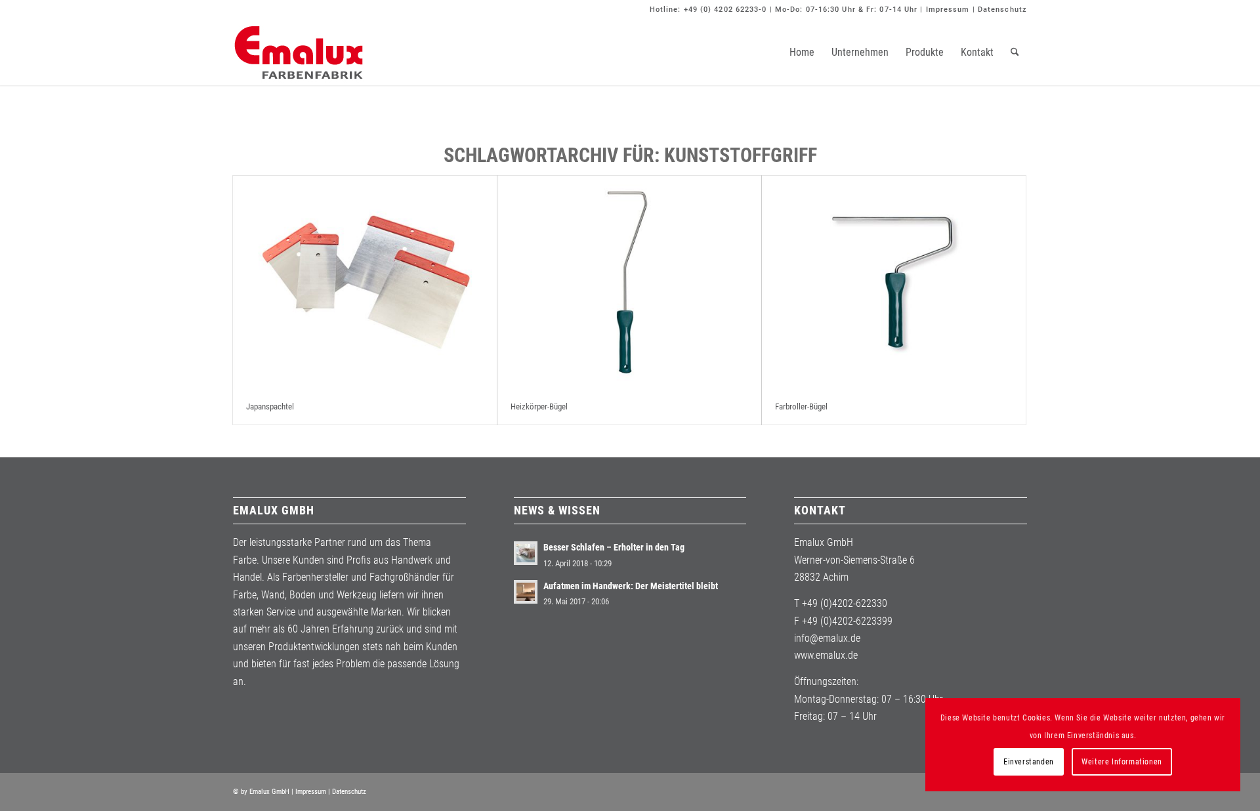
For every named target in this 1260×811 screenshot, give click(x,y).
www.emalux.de (826, 655)
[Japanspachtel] (365, 282)
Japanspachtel (270, 406)
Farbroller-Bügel (801, 406)
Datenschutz (1002, 9)
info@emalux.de (827, 638)
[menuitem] (802, 52)
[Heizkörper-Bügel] (629, 282)
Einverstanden (1028, 761)
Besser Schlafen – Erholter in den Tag (613, 547)
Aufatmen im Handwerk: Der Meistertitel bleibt (630, 586)
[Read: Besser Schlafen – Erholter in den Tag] (525, 553)
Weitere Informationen (1122, 761)
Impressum (948, 9)
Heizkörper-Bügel (539, 406)
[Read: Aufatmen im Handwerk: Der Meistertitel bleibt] (525, 592)
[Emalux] (298, 52)
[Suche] (1015, 52)
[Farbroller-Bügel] (894, 282)
